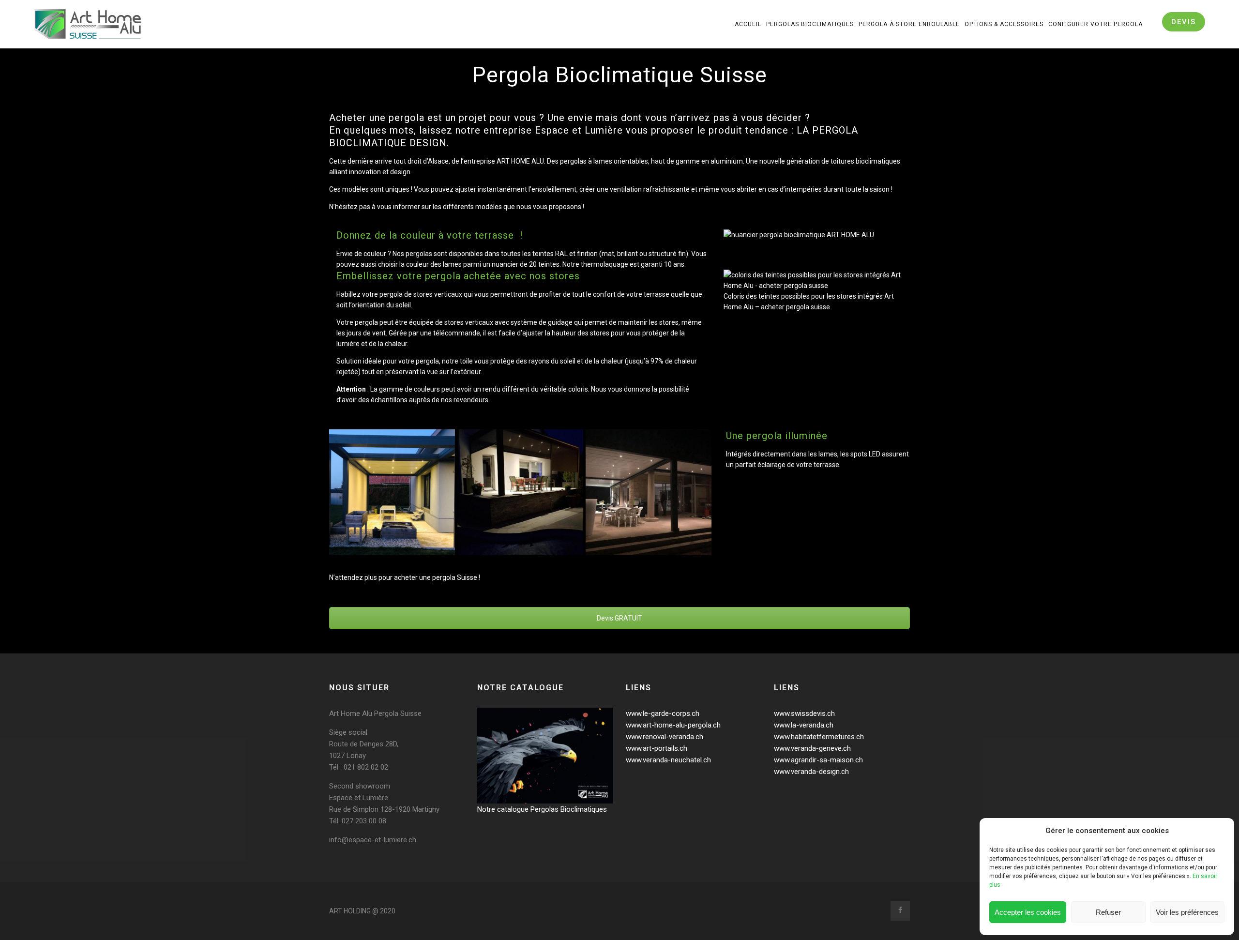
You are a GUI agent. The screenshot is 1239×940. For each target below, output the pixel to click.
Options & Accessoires (1004, 24)
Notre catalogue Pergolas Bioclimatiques (542, 809)
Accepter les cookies (1028, 912)
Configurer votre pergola (1095, 24)
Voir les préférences (1187, 912)
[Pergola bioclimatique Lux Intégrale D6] (392, 492)
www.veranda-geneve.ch (812, 748)
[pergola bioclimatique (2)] (520, 492)
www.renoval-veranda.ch (664, 736)
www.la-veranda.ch (803, 725)
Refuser (1108, 912)
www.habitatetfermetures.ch (819, 736)
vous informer (398, 207)
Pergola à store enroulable (909, 24)
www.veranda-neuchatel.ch (668, 760)
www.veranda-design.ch (811, 771)
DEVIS (1183, 21)
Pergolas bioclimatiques (810, 24)
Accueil (748, 24)
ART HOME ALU (520, 161)
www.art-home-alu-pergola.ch (673, 725)
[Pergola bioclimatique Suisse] (648, 492)
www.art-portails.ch (656, 748)
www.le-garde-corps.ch (662, 713)
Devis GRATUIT (619, 618)
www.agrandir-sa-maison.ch (818, 760)
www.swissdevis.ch (804, 713)
